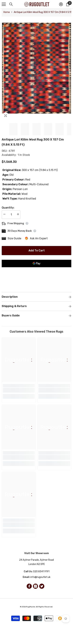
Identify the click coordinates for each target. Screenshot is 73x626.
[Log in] (61, 4)
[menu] (4, 4)
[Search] (11, 4)
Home (6, 12)
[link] (19, 390)
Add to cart (37, 250)
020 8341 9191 (41, 571)
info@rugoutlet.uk (40, 577)
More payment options (36, 269)
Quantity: (8, 207)
